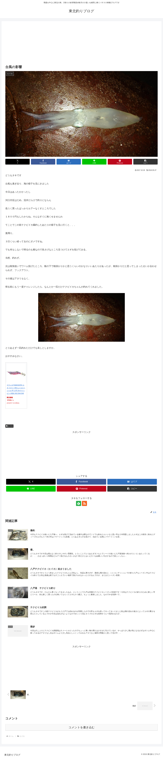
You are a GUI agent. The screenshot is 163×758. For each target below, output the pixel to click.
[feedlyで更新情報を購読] (78, 503)
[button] (145, 162)
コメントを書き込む (82, 727)
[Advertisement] (81, 45)
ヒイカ (10, 426)
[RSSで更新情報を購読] (84, 503)
